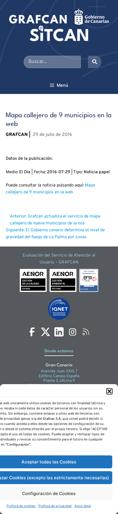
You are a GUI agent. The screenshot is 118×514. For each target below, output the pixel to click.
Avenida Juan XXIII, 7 (59, 371)
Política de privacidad (55, 506)
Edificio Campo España (59, 376)
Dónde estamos (59, 351)
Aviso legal (82, 506)
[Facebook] (32, 331)
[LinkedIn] (59, 331)
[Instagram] (72, 331)
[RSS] (86, 331)
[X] (45, 331)
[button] (109, 391)
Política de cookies (21, 506)
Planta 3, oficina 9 (59, 380)
